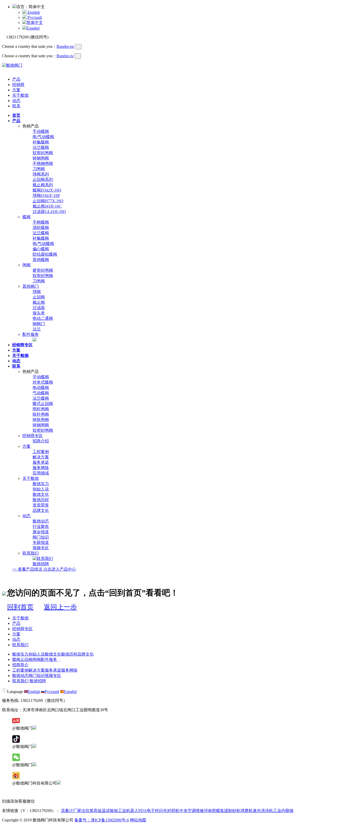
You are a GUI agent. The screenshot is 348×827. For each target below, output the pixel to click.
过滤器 (39, 308)
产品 (16, 79)
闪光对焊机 (169, 810)
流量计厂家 (71, 810)
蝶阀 (26, 217)
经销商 (18, 84)
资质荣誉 (41, 505)
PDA (142, 810)
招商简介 (20, 665)
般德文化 (41, 494)
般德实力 (41, 484)
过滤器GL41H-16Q (49, 211)
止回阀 (39, 297)
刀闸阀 (39, 169)
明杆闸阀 (41, 409)
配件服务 (30, 334)
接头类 (39, 313)
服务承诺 (41, 462)
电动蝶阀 (41, 387)
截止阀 (39, 302)
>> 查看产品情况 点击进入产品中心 (44, 569)
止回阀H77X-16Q (48, 201)
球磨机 (246, 810)
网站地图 (138, 820)
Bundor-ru (65, 56)
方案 (16, 90)
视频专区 (41, 548)
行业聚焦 (41, 526)
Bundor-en (65, 46)
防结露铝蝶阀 (45, 254)
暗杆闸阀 (41, 414)
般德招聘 (41, 564)
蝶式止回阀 (43, 403)
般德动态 (41, 521)
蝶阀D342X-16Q (47, 190)
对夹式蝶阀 (43, 382)
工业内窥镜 (283, 810)
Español (32, 28)
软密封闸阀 (43, 153)
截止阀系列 (43, 185)
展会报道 (41, 532)
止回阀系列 (43, 179)
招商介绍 (41, 441)
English (33, 12)
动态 (16, 100)
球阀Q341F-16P (46, 195)
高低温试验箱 (105, 810)
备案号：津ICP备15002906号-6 (101, 820)
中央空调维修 (191, 810)
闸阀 (26, 265)
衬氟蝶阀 (41, 142)
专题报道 (41, 542)
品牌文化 (41, 510)
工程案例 (41, 451)
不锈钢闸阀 (43, 163)
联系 (16, 106)
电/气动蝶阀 (43, 137)
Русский (34, 17)
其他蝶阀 (41, 259)
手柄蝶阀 (41, 222)
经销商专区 (32, 435)
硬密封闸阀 (43, 270)
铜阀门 (39, 324)
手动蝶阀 (41, 131)
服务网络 (41, 468)
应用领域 (41, 473)
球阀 (37, 291)
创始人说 (41, 489)
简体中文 (34, 22)
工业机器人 (128, 810)
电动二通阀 (43, 318)
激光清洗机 (263, 810)
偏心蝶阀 (41, 249)
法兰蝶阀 (41, 147)
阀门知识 (41, 537)
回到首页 (20, 607)
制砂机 (234, 810)
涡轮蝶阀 (41, 227)
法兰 (37, 329)
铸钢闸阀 (41, 158)
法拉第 (87, 810)
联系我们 (30, 553)
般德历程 (41, 500)
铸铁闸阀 (41, 419)
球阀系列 (41, 174)
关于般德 (20, 95)
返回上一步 (60, 607)
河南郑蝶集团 (216, 810)
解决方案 (41, 457)
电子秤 (153, 810)
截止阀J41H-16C (47, 206)
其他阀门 (30, 286)
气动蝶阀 (41, 393)
